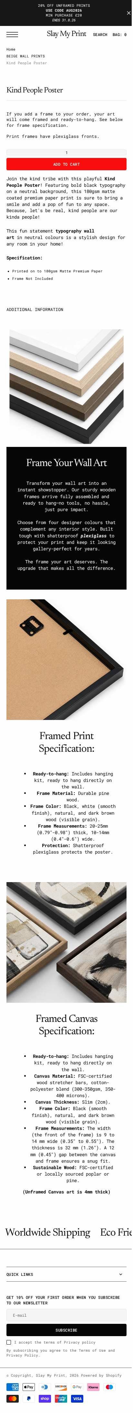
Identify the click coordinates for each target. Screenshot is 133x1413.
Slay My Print (50, 1387)
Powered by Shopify (101, 1387)
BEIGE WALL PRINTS (25, 56)
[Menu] (13, 34)
